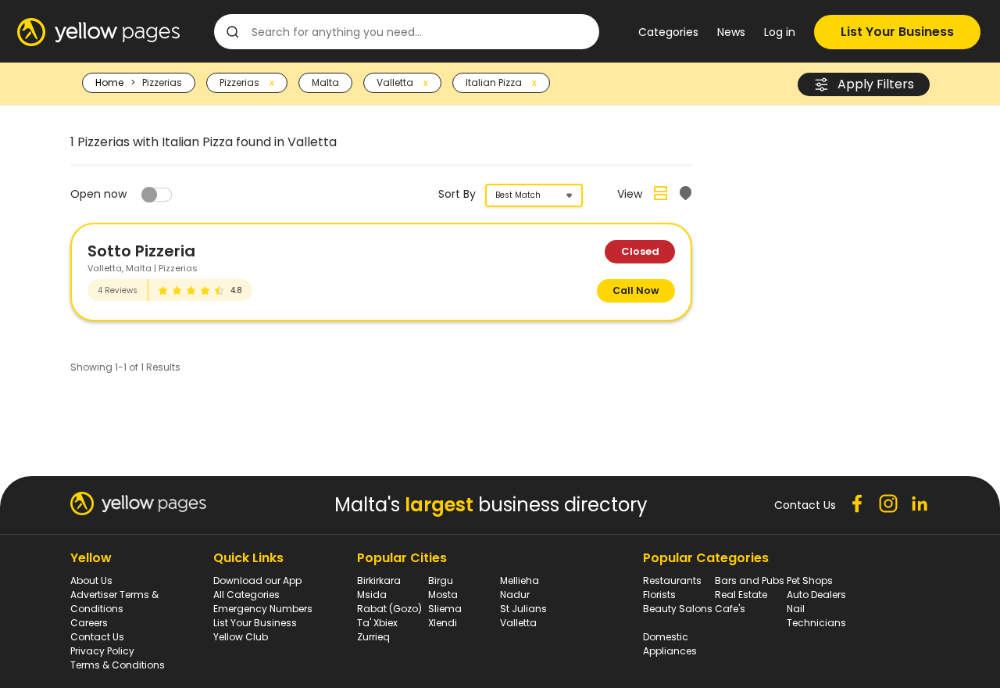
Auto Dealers (816, 594)
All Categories (246, 594)
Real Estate (741, 594)
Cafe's (730, 608)
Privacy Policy (102, 651)
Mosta (443, 594)
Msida (372, 594)
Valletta (518, 622)
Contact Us (97, 636)
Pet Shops (810, 580)
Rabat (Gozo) (389, 608)
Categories (668, 32)
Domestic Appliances (670, 644)
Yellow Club (240, 636)
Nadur (515, 594)
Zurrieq (373, 636)
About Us (91, 580)
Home (109, 82)
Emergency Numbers (262, 608)
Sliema (445, 608)
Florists (659, 594)
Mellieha (519, 580)
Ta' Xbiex (377, 622)
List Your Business (897, 32)
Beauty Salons (677, 608)
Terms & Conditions (117, 665)
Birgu (440, 580)
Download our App (257, 580)
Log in (779, 32)
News (731, 32)
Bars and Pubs (749, 580)
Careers (89, 622)
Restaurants (672, 580)
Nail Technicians (816, 615)
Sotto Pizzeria (141, 251)
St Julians (523, 608)
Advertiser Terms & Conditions (114, 601)
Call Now (635, 290)
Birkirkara (379, 580)
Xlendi (442, 622)
